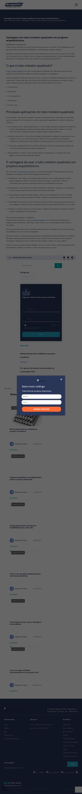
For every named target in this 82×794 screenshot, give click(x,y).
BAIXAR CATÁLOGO (41, 409)
